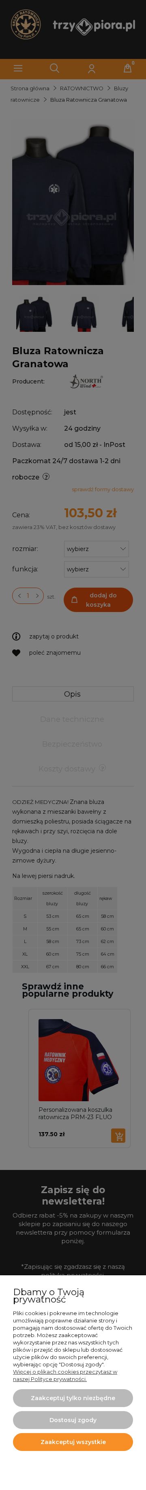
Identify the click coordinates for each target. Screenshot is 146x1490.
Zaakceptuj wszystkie (73, 1442)
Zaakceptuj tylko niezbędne (73, 1398)
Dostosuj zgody (73, 1420)
